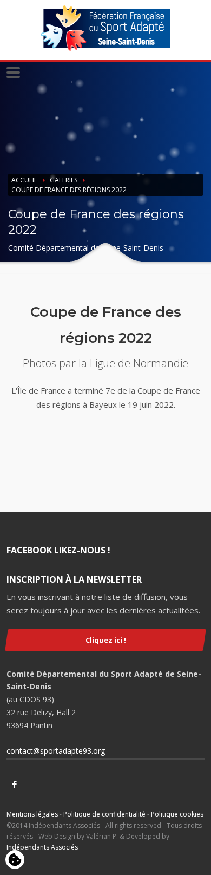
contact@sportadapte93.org (55, 751)
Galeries (63, 180)
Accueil (24, 180)
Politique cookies (177, 814)
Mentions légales (32, 814)
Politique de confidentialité (104, 814)
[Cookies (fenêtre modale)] (15, 860)
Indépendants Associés (42, 847)
